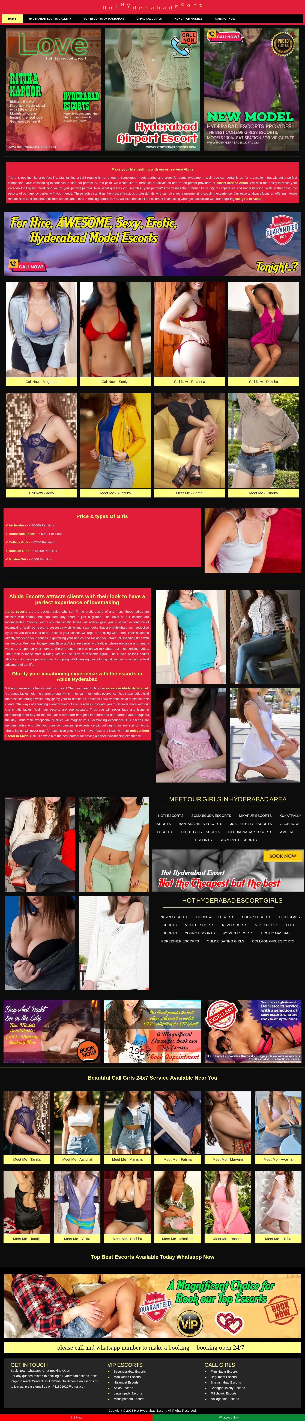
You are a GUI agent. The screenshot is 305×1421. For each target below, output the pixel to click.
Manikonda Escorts (127, 1377)
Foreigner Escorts (180, 941)
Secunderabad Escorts (130, 1371)
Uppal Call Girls (149, 18)
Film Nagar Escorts (224, 1371)
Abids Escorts (123, 1388)
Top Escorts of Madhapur (104, 18)
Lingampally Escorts (128, 1393)
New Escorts (234, 925)
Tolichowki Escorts (224, 1393)
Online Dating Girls (225, 941)
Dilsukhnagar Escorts (250, 832)
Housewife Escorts (215, 917)
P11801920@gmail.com (69, 1386)
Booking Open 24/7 (220, 1347)
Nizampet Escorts (126, 1382)
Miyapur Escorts (255, 816)
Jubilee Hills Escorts (251, 824)
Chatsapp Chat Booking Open (49, 1370)
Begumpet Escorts (224, 1377)
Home (12, 18)
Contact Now (225, 18)
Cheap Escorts (256, 917)
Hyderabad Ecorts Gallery (50, 18)
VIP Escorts (266, 925)
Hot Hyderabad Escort (149, 1410)
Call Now (76, 1417)
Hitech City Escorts (200, 832)
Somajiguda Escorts (211, 816)
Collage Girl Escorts (273, 941)
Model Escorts (199, 925)
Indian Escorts (174, 917)
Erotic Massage (276, 933)
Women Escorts (238, 933)
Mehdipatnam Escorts (129, 1399)
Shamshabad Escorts (226, 1382)
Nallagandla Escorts (225, 1399)
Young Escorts (200, 933)
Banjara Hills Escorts (200, 824)
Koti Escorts (171, 816)
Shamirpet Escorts (238, 840)
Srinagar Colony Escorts (228, 1388)
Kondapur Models (188, 18)
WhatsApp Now (229, 1417)
